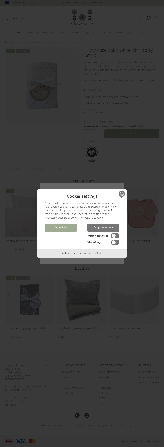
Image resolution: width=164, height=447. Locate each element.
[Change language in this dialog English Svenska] (121, 194)
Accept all (60, 227)
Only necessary (103, 227)
